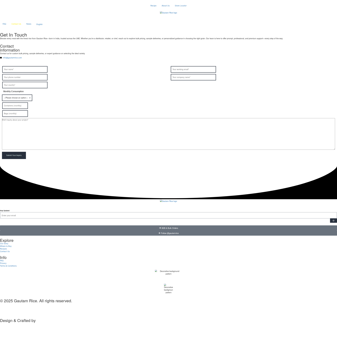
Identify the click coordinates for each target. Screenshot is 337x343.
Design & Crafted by (18, 320)
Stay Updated (4, 210)
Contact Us (16, 24)
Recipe (153, 5)
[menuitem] (39, 24)
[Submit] (333, 220)
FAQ (4, 24)
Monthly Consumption (13, 91)
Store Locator (181, 5)
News (28, 24)
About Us (166, 5)
